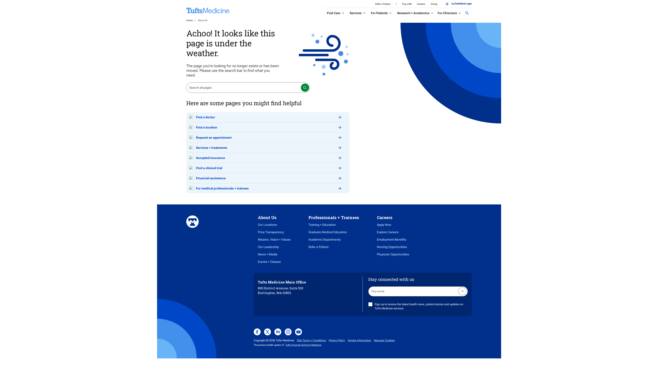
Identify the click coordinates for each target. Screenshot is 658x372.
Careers (421, 4)
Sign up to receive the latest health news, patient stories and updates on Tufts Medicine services (419, 306)
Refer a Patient (382, 4)
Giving (434, 4)
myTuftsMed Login (461, 3)
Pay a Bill (406, 4)
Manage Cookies (384, 340)
